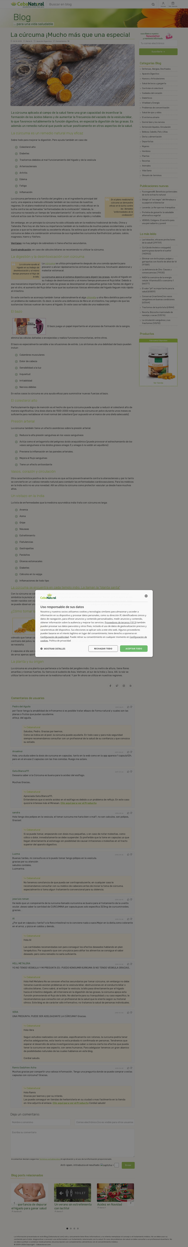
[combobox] (146, 595)
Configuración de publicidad (54, 636)
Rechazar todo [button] (103, 648)
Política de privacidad (60, 640)
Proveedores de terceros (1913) (120, 622)
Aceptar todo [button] (134, 648)
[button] (52, 648)
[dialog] (94, 623)
